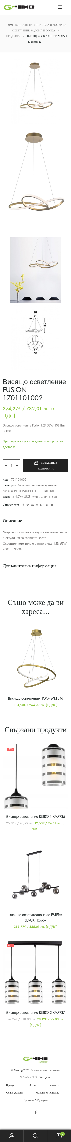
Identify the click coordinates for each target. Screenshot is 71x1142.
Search (35, 1136)
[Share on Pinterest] (47, 504)
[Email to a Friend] (52, 504)
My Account (12, 1136)
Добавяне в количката (47, 465)
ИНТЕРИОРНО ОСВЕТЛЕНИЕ (34, 491)
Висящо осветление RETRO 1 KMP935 (35, 816)
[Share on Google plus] (42, 504)
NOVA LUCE (22, 496)
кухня (35, 496)
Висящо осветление (30, 485)
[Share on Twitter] (28, 504)
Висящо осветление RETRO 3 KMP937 (35, 1012)
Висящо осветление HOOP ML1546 (35, 698)
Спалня (46, 496)
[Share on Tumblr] (37, 504)
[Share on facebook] (23, 504)
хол (54, 496)
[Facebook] (35, 1112)
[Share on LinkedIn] (32, 504)
